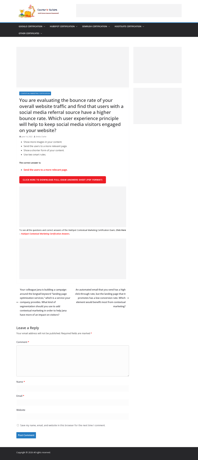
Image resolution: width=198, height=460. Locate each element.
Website (20, 410)
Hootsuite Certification (128, 26)
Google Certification (30, 26)
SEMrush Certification (94, 26)
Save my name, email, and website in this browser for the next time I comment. (62, 425)
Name (20, 381)
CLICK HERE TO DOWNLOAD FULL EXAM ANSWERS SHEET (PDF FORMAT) (62, 179)
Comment (22, 342)
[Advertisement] (129, 10)
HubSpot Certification (62, 26)
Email (20, 395)
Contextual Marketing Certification (35, 93)
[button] (43, 26)
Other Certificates (29, 33)
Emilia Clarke (41, 136)
